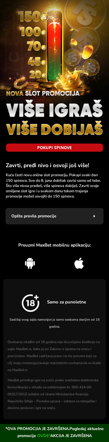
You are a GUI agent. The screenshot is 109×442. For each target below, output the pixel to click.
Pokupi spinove (54, 147)
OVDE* (43, 435)
